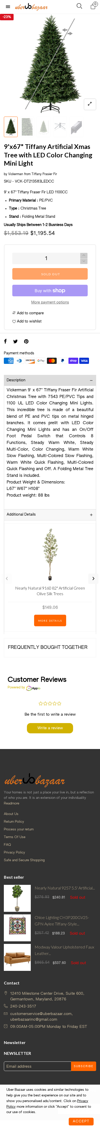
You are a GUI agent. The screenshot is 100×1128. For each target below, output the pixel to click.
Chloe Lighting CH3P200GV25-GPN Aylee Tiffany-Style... (62, 920)
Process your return (19, 829)
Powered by (16, 687)
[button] (84, 261)
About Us (11, 814)
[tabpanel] (50, 64)
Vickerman (15, 174)
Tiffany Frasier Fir (44, 174)
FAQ (7, 845)
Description (16, 380)
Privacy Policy (14, 852)
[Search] (79, 7)
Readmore (11, 803)
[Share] (5, 342)
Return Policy (14, 821)
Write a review (50, 728)
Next (93, 579)
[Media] (90, 104)
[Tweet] (15, 342)
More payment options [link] (50, 302)
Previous (7, 579)
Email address (19, 1066)
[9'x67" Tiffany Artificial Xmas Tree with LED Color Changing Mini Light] (50, 64)
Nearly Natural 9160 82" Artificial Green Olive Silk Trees (50, 590)
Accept (81, 1121)
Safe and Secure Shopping (24, 860)
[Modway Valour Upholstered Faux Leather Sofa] (17, 957)
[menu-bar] (9, 7)
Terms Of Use (14, 837)
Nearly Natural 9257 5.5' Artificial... (65, 887)
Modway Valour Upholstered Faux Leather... (64, 950)
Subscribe (83, 1066)
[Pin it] (26, 342)
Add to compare (30, 313)
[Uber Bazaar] (31, 7)
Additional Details (21, 514)
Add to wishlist (29, 321)
